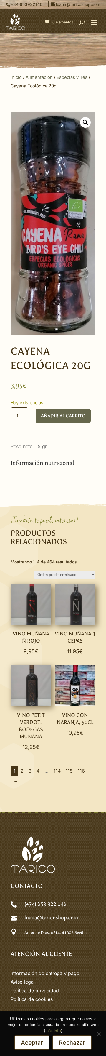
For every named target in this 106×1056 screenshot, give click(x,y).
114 (57, 771)
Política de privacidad (35, 990)
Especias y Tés (72, 77)
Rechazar (72, 1042)
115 (69, 771)
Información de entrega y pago (45, 973)
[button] (94, 22)
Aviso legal (23, 982)
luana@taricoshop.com (51, 918)
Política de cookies (32, 999)
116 (81, 771)
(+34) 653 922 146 (45, 904)
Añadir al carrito (63, 415)
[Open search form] (82, 22)
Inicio (16, 77)
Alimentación (39, 77)
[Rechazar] (99, 1034)
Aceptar (32, 1042)
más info (53, 1030)
